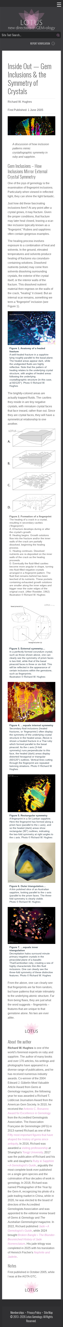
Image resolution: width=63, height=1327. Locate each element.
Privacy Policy (34, 1312)
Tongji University (32, 1152)
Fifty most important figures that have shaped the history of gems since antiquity (30, 1139)
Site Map (48, 1312)
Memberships (17, 1312)
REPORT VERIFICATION (40, 43)
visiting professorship (35, 1148)
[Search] (58, 35)
